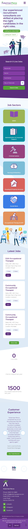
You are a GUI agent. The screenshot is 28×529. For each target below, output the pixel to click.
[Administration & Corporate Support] (14, 131)
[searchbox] (12, 73)
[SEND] (14, 114)
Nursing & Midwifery (14, 172)
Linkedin (9, 504)
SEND (14, 121)
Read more (16, 525)
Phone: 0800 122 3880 (10, 492)
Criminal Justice (14, 156)
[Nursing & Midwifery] (14, 166)
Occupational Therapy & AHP (14, 223)
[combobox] (14, 73)
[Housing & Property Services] (14, 183)
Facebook (9, 510)
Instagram (9, 507)
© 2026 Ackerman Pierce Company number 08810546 (13, 517)
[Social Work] (14, 200)
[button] (5, 433)
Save (9, 271)
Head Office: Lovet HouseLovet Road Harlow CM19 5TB (11, 498)
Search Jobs (14, 87)
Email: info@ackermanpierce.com (13, 494)
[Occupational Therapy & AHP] (14, 216)
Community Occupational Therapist (11, 287)
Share (16, 271)
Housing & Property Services (14, 189)
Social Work (14, 206)
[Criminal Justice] (14, 149)
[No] (26, 524)
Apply (8, 275)
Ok (9, 525)
